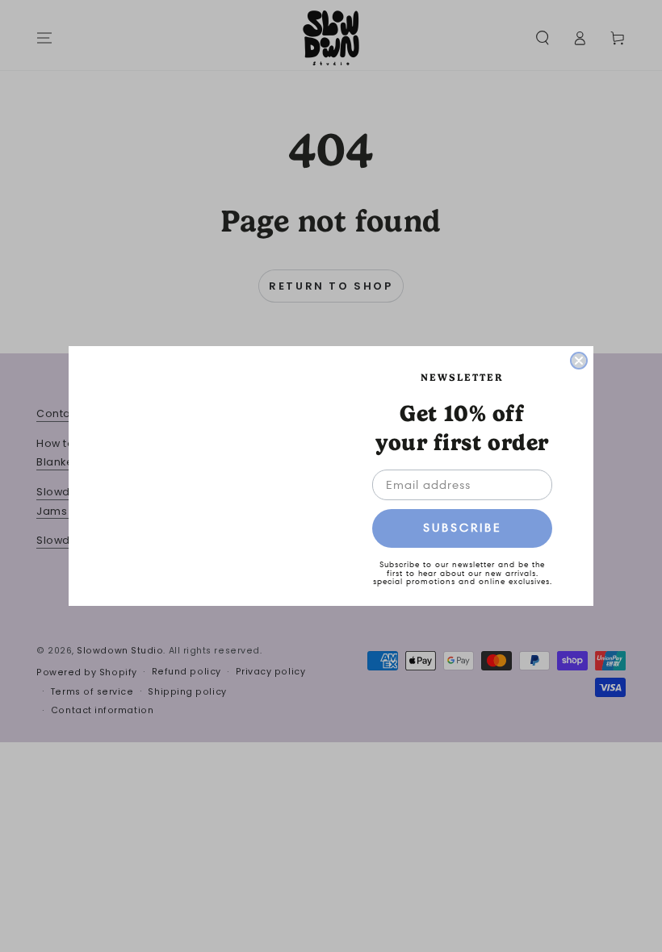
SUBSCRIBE (462, 527)
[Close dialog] (579, 361)
